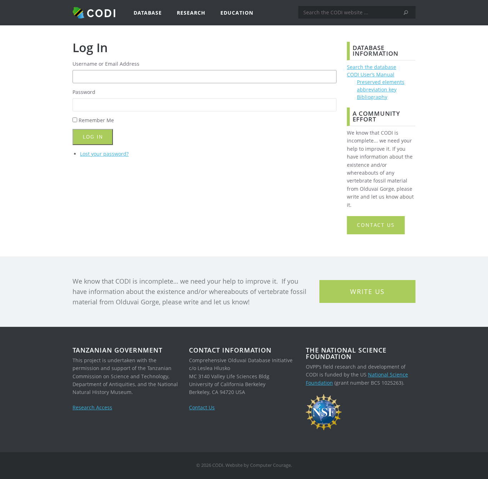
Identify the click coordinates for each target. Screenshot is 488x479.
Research (191, 12)
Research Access (92, 407)
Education (236, 12)
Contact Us (202, 407)
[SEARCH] (408, 12)
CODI (102, 13)
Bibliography (372, 97)
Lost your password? (104, 153)
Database (148, 12)
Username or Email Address (106, 63)
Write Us (367, 291)
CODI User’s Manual (370, 74)
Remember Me (96, 120)
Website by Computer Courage (258, 465)
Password (84, 92)
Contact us (376, 224)
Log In (93, 137)
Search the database (371, 67)
